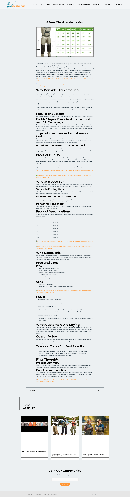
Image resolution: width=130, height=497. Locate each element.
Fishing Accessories (58, 4)
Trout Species (108, 4)
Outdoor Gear (119, 4)
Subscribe (65, 484)
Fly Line (41, 4)
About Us (30, 494)
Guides (48, 4)
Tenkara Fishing (97, 4)
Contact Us (54, 494)
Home (34, 4)
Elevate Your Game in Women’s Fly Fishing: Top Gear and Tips (95, 455)
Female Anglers (71, 4)
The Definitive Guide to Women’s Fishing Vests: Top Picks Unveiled (64, 455)
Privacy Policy (38, 494)
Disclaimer (46, 494)
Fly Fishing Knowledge (84, 4)
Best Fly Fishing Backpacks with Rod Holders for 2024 (33, 452)
